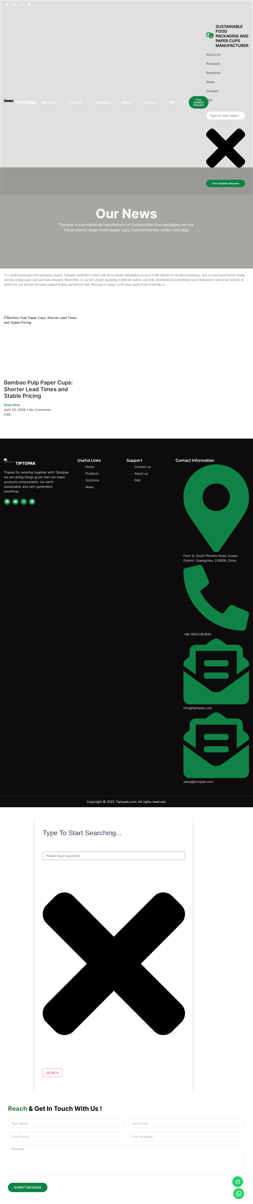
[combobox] (114, 856)
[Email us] (237, 1181)
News (127, 102)
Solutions (102, 102)
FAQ (172, 102)
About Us (49, 102)
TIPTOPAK (25, 102)
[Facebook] (6, 5)
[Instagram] (22, 5)
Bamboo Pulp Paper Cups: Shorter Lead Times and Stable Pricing (38, 389)
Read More (12, 405)
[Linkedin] (29, 5)
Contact (150, 102)
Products (76, 102)
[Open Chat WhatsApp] (238, 1193)
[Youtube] (14, 5)
